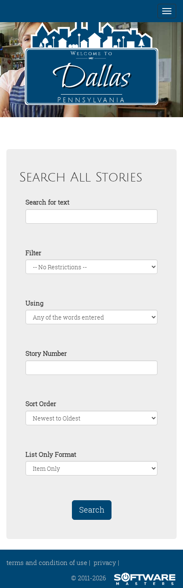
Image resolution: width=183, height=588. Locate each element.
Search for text (47, 202)
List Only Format (51, 454)
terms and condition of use (46, 562)
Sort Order (41, 403)
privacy (105, 562)
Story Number (46, 353)
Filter (33, 252)
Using (34, 303)
